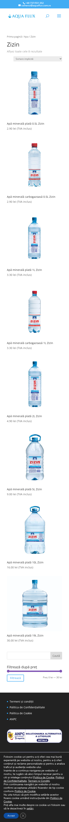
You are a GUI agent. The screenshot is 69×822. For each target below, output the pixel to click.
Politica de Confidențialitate (27, 707)
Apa (26, 36)
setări (30, 808)
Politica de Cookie (21, 713)
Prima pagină (14, 36)
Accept (11, 815)
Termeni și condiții (22, 701)
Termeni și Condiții (39, 781)
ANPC (13, 719)
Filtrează (15, 678)
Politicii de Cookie (25, 791)
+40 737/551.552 (34, 3)
